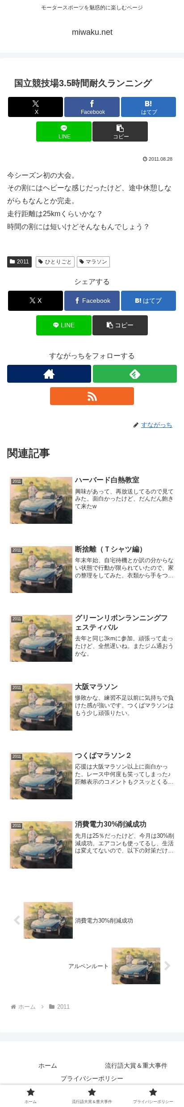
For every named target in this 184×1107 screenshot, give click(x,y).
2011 (23, 262)
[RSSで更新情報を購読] (92, 396)
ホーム (47, 1065)
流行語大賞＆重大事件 (136, 1065)
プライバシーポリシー (92, 1078)
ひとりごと (58, 262)
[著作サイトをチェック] (49, 374)
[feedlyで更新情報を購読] (135, 374)
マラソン (96, 262)
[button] (120, 131)
